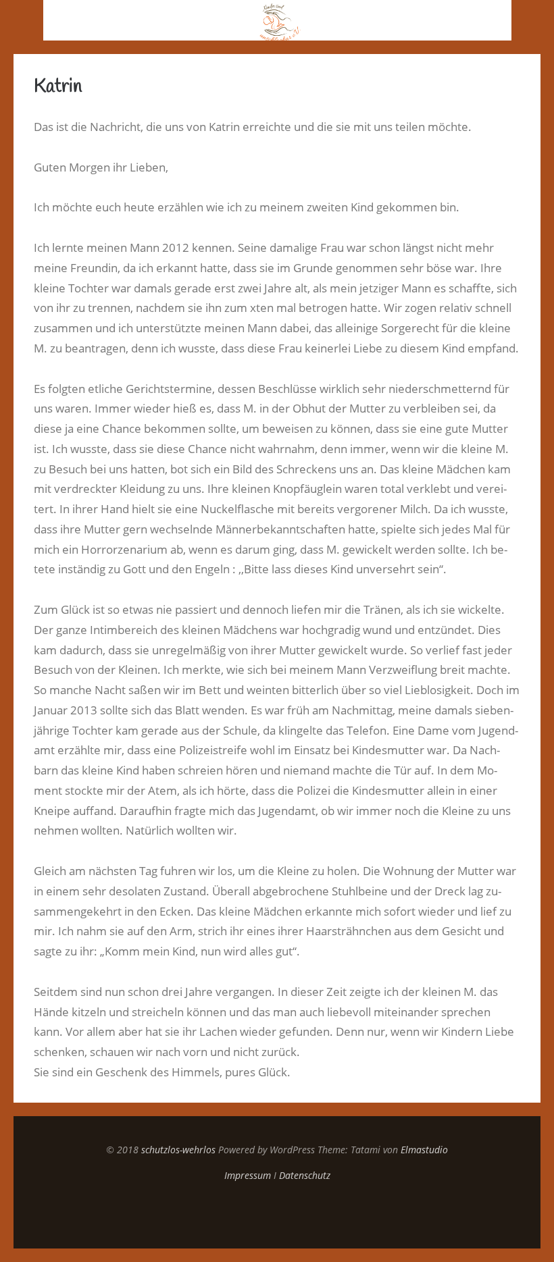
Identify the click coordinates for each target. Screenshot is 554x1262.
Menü (22, 20)
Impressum (247, 1175)
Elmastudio (424, 1149)
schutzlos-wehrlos (178, 1149)
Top (277, 1215)
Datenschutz (304, 1175)
